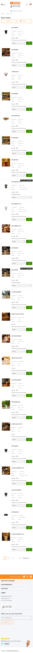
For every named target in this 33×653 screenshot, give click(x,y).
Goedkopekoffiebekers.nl (12, 651)
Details (14, 43)
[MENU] (2, 4)
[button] (2, 4)
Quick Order (9, 13)
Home (2, 13)
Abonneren (7, 622)
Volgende (26, 558)
